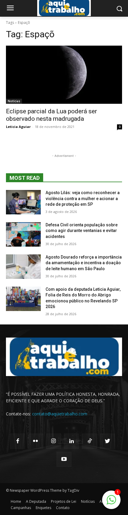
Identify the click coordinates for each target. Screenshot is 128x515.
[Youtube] (64, 459)
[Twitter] (107, 441)
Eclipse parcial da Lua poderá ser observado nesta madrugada (51, 115)
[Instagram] (53, 441)
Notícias (14, 101)
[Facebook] (17, 441)
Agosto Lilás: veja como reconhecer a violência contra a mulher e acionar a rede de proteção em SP (83, 198)
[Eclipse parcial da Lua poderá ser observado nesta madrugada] (64, 75)
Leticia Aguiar (18, 126)
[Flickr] (35, 441)
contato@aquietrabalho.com (59, 414)
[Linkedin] (71, 441)
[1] (111, 502)
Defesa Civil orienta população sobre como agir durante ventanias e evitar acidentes (82, 230)
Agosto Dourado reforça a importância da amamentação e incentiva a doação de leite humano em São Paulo (84, 263)
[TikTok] (89, 441)
